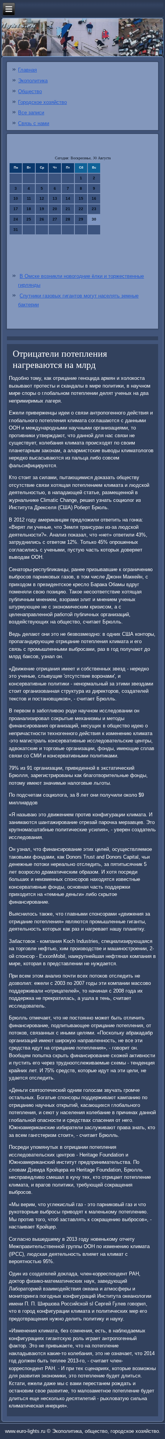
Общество (30, 91)
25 (28, 219)
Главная (27, 70)
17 (15, 209)
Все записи (31, 112)
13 (55, 198)
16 (94, 198)
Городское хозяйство (42, 102)
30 (94, 219)
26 (42, 219)
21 (68, 209)
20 (55, 209)
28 (68, 219)
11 (29, 198)
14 (68, 198)
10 (15, 198)
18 (28, 209)
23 (94, 209)
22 (81, 209)
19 (42, 209)
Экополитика (33, 81)
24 (15, 219)
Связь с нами (33, 123)
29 (81, 219)
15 (81, 198)
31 (15, 229)
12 (42, 198)
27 (55, 219)
